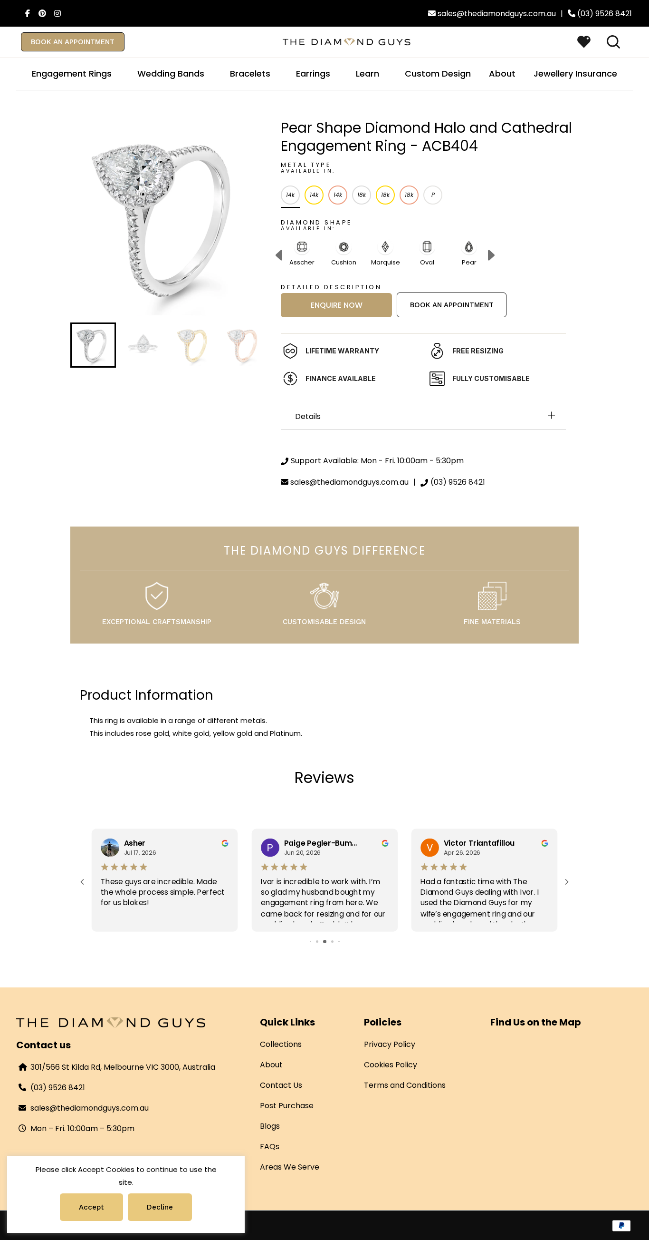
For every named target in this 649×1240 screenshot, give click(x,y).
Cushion (343, 262)
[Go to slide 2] (310, 941)
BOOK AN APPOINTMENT (73, 42)
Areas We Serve (289, 1167)
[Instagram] (55, 13)
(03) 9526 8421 (57, 1087)
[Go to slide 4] (324, 941)
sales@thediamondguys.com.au (89, 1108)
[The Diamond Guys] (347, 41)
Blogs (270, 1126)
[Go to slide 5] (332, 941)
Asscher (302, 262)
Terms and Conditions (405, 1085)
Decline (160, 1207)
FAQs (269, 1146)
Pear (469, 262)
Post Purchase (287, 1105)
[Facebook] (25, 13)
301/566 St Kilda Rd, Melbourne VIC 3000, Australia (122, 1067)
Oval (427, 262)
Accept (91, 1207)
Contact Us (281, 1085)
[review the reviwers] (224, 842)
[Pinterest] (40, 13)
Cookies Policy (390, 1064)
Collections (281, 1044)
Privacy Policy (389, 1044)
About (271, 1064)
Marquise (385, 262)
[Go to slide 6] (339, 941)
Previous (279, 256)
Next (491, 256)
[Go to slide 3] (317, 941)
